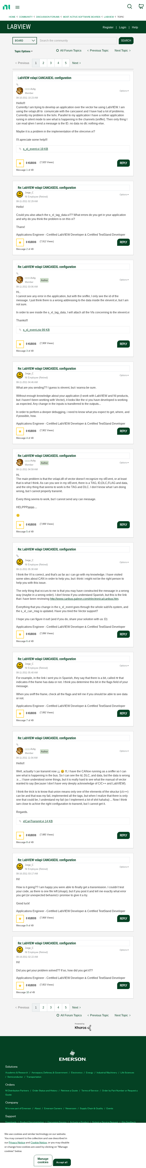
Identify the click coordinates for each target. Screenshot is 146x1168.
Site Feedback (129, 1122)
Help (135, 27)
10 (27, 992)
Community (26, 16)
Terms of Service (89, 1090)
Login (122, 27)
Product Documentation (32, 1122)
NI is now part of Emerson (18, 1108)
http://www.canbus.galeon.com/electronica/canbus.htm (84, 598)
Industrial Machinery (107, 1072)
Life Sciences (127, 1072)
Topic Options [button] (22, 51)
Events (109, 1108)
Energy (89, 1072)
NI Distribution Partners (17, 1090)
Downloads (10, 1122)
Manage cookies (43, 1160)
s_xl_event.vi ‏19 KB (35, 148)
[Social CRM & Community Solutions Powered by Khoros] (83, 1026)
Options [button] (123, 91)
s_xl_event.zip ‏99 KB (36, 329)
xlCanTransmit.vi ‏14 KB (38, 821)
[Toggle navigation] (21, 7)
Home (12, 16)
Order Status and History (44, 1090)
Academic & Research (16, 1072)
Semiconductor (15, 1076)
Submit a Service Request (105, 1122)
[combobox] (77, 40)
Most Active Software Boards (81, 16)
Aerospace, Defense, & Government (49, 1072)
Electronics (76, 1072)
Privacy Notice (17, 1142)
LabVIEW (109, 16)
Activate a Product (79, 1122)
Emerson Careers (53, 1108)
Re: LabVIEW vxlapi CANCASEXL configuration (47, 187)
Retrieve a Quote (69, 1090)
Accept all (61, 1162)
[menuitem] (129, 7)
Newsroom (71, 1108)
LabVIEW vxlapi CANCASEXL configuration (44, 78)
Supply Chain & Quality (91, 1108)
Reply (123, 163)
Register (108, 27)
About (38, 1108)
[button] (20, 163)
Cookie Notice (39, 1142)
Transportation (34, 1076)
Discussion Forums (47, 16)
